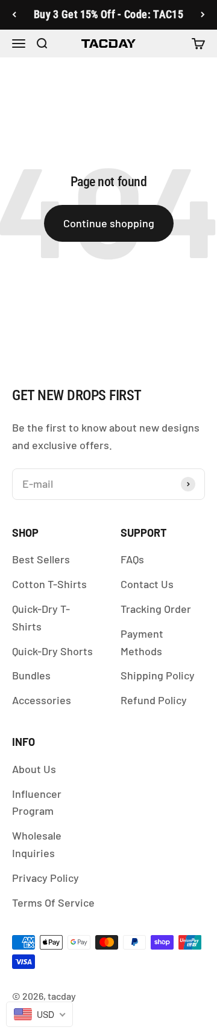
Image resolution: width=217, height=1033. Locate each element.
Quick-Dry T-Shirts (41, 617)
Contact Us (147, 584)
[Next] (203, 15)
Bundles (31, 675)
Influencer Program (36, 802)
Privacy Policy (45, 877)
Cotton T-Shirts (49, 584)
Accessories (41, 700)
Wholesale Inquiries (36, 844)
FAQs (132, 559)
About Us (34, 769)
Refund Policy (154, 700)
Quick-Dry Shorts (52, 651)
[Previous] (14, 15)
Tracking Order (156, 608)
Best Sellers (41, 559)
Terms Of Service (53, 902)
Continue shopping (108, 223)
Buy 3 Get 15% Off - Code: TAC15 (108, 14)
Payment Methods (142, 642)
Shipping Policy (158, 675)
